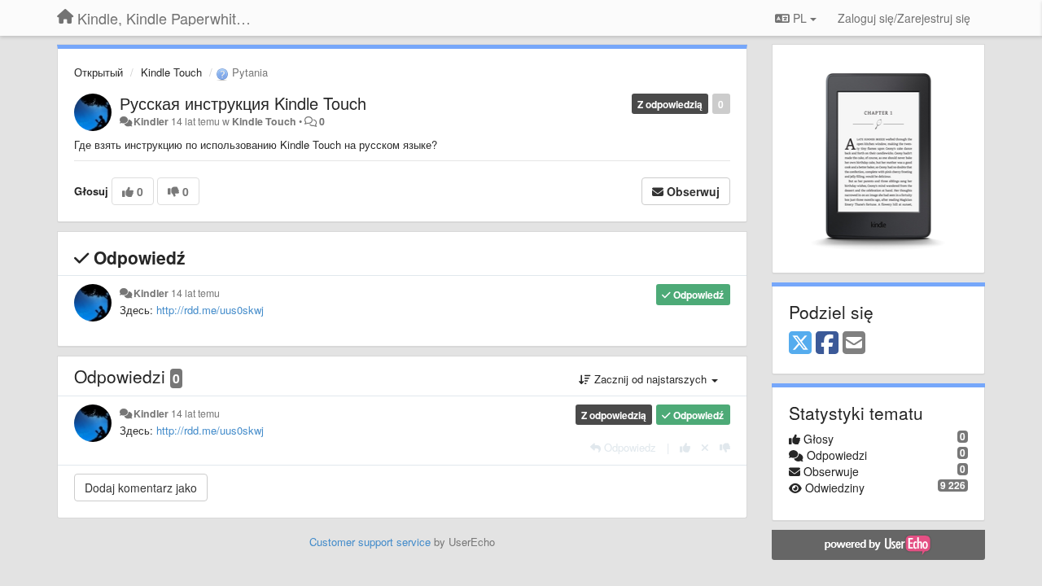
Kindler (151, 121)
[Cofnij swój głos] (705, 447)
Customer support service (370, 541)
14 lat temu (195, 293)
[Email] (854, 343)
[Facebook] (827, 343)
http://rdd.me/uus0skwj (210, 309)
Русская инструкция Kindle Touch (243, 103)
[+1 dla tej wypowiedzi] (685, 447)
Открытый (98, 72)
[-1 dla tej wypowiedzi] (725, 447)
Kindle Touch (171, 72)
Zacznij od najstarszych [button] (650, 379)
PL (800, 18)
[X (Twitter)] (800, 343)
